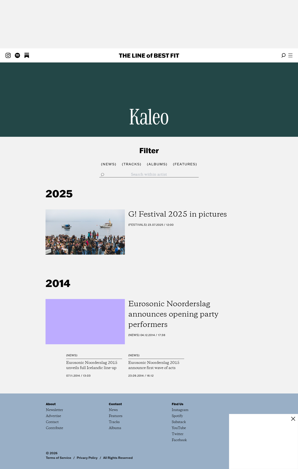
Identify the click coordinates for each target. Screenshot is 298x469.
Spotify (177, 416)
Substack (179, 422)
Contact (52, 422)
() (108, 164)
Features (115, 416)
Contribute (54, 428)
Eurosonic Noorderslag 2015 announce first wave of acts (154, 365)
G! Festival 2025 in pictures (177, 214)
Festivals (137, 224)
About (51, 404)
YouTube (179, 428)
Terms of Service (58, 458)
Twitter (177, 434)
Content (115, 404)
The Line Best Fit (149, 55)
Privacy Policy (87, 458)
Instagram (180, 410)
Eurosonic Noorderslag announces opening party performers (173, 314)
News (133, 335)
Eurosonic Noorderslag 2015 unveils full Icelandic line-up (91, 365)
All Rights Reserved (118, 458)
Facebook (179, 440)
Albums (115, 428)
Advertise (53, 416)
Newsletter (54, 410)
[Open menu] (290, 55)
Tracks (114, 422)
